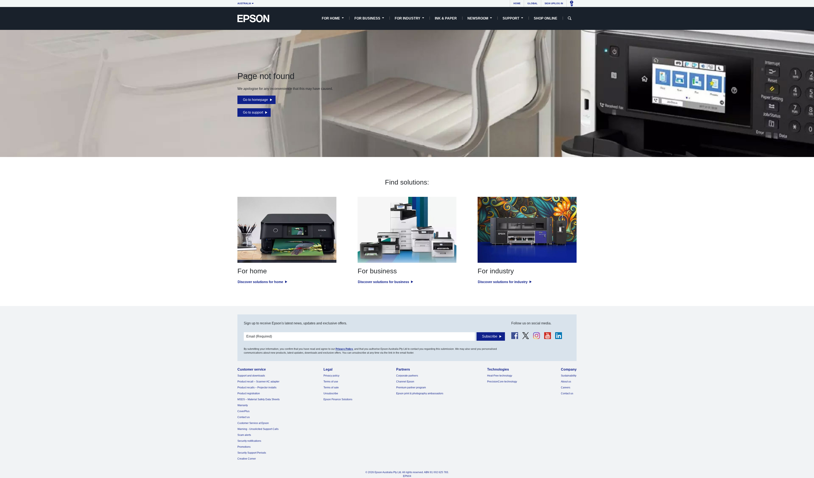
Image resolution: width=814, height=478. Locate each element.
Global (532, 3)
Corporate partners (407, 375)
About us (566, 381)
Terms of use (330, 381)
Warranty (242, 405)
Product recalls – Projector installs (256, 387)
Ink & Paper (446, 18)
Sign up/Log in (554, 3)
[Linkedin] (558, 335)
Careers (565, 387)
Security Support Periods (251, 452)
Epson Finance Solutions (337, 399)
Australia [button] (244, 3)
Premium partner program (411, 387)
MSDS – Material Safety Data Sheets (258, 399)
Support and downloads (251, 375)
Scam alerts (244, 435)
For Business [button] (367, 18)
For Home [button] (331, 18)
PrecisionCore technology (502, 381)
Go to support (253, 112)
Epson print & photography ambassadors (419, 393)
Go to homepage (255, 99)
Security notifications (249, 440)
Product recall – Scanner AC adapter (258, 381)
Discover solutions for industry (503, 282)
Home (516, 3)
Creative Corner (246, 458)
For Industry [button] (408, 18)
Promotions (244, 446)
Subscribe (489, 336)
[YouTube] (547, 335)
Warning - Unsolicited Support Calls (258, 429)
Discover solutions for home (261, 282)
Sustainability (568, 375)
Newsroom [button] (478, 18)
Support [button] (511, 18)
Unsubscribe (330, 393)
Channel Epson (405, 381)
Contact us (243, 417)
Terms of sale (331, 387)
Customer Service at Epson (253, 423)
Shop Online (545, 18)
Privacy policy (331, 375)
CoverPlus (243, 411)
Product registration (248, 393)
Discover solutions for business (384, 282)
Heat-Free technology (499, 375)
